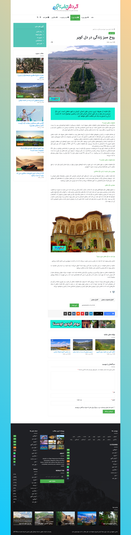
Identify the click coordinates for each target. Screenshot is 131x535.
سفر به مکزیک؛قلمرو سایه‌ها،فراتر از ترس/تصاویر (31, 76)
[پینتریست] (82, 313)
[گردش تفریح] (65, 7)
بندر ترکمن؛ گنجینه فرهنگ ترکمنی (62, 352)
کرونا (94, 439)
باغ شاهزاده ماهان (106, 300)
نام (114, 392)
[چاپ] (65, 313)
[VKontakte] (74, 313)
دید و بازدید (64, 17)
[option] (108, 518)
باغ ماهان (94, 300)
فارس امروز (39, 43)
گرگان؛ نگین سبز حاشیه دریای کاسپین (105, 352)
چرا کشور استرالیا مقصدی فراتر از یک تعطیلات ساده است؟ (32, 149)
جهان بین (84, 17)
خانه (92, 17)
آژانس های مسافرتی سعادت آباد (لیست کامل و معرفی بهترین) (31, 124)
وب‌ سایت (79, 400)
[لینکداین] (91, 313)
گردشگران (83, 439)
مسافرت (109, 439)
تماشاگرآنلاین (39, 41)
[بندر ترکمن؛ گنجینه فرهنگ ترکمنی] (60, 344)
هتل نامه (45, 17)
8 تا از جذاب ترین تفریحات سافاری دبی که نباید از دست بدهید (30, 174)
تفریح (99, 436)
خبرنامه (115, 464)
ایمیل (113, 400)
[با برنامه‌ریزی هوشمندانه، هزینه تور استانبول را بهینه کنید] (44, 447)
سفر (89, 436)
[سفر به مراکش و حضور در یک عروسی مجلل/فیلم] (60, 442)
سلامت (84, 436)
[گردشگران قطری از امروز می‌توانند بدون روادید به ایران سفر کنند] (44, 437)
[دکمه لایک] (113, 292)
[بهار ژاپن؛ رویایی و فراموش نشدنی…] (44, 442)
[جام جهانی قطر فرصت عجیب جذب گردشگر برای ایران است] (52, 442)
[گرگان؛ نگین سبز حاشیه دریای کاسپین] (105, 344)
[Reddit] (78, 313)
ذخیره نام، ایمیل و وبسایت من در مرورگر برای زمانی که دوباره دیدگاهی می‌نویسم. (94, 407)
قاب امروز (114, 467)
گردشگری (77, 439)
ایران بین (75, 17)
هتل (104, 439)
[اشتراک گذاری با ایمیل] (69, 313)
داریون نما (39, 38)
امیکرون (109, 436)
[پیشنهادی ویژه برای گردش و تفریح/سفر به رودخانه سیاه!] (52, 447)
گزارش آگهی (114, 458)
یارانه (71, 439)
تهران (94, 436)
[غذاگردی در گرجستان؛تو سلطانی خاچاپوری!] (52, 437)
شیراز (74, 436)
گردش (89, 439)
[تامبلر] (86, 313)
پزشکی (98, 439)
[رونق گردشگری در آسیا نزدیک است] (60, 437)
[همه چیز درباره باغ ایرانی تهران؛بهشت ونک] (60, 447)
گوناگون (115, 450)
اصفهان (115, 436)
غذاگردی (54, 17)
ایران (104, 436)
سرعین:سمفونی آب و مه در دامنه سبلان (83, 352)
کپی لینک (74, 305)
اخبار (115, 475)
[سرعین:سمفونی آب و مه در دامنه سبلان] (83, 344)
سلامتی (79, 436)
